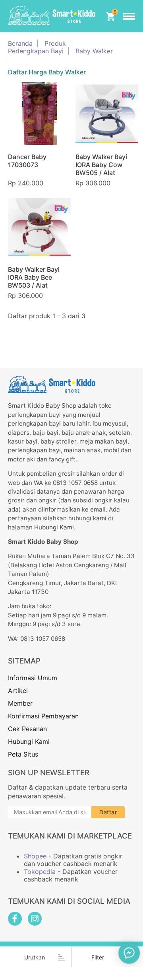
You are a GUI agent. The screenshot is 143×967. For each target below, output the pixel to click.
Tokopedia (40, 872)
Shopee (35, 856)
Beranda (20, 43)
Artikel (18, 691)
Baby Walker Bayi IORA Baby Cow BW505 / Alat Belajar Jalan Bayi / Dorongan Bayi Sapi (105, 173)
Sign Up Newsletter (48, 772)
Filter (97, 957)
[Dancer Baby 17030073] (39, 113)
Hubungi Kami (54, 527)
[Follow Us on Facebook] (15, 919)
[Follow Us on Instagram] (35, 919)
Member (20, 703)
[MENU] (129, 16)
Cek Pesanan (27, 729)
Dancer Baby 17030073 (27, 161)
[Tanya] (129, 953)
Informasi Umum (32, 678)
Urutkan (34, 957)
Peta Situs (23, 754)
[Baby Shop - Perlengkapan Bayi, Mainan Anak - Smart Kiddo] (51, 16)
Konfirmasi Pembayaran (43, 716)
